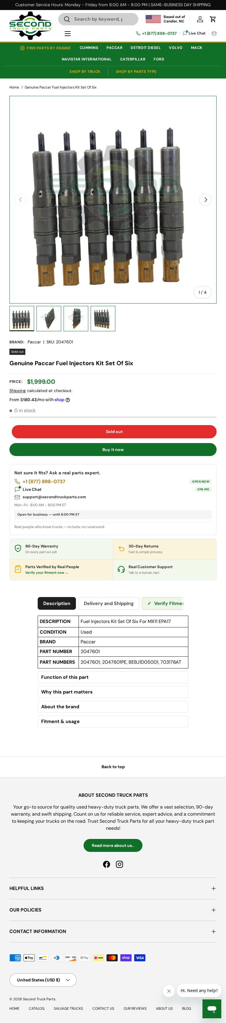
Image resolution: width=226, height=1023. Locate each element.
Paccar (34, 342)
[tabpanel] (113, 673)
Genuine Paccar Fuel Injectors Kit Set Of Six (61, 87)
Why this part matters (67, 692)
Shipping (17, 390)
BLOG (186, 1008)
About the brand (60, 707)
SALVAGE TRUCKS (68, 1008)
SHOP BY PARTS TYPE (136, 71)
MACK (196, 47)
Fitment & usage (60, 721)
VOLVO (176, 47)
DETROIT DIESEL (146, 47)
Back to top (113, 766)
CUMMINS (89, 47)
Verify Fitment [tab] (167, 603)
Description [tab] (56, 603)
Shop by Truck (84, 71)
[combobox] (98, 19)
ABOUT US (164, 1008)
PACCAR (114, 47)
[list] (113, 199)
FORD (159, 59)
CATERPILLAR (133, 59)
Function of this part (65, 677)
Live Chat (116, 489)
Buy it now (113, 449)
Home (14, 87)
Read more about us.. (113, 845)
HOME (14, 1008)
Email (214, 33)
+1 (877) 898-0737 (159, 33)
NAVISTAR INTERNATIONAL (87, 59)
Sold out (114, 431)
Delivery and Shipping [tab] (109, 603)
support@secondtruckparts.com (54, 496)
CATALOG (36, 1008)
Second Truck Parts (39, 999)
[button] (213, 19)
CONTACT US (103, 1008)
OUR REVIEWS (135, 1008)
